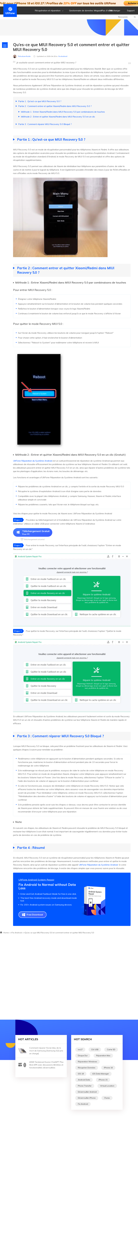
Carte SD (111, 1049)
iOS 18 (81, 1073)
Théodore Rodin (24, 56)
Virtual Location (107, 1086)
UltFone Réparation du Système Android (32, 460)
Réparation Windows (87, 1061)
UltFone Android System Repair (36, 879)
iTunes (107, 1098)
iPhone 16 (108, 1067)
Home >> (7, 932)
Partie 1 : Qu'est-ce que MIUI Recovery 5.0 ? (39, 101)
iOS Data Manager (100, 1073)
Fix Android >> (18, 932)
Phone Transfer (85, 1086)
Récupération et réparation (48, 10)
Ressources (123, 17)
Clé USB (94, 1049)
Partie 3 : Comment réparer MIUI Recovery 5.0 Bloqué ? (45, 124)
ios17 (80, 1049)
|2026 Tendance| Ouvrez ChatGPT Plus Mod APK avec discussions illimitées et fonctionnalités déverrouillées (46, 1065)
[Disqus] (69, 975)
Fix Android (62, 56)
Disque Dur (83, 1055)
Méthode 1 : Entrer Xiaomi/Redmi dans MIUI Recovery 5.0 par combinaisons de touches (63, 111)
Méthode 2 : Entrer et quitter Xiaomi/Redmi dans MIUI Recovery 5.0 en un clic (58, 116)
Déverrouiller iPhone (87, 1098)
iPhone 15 (103, 1080)
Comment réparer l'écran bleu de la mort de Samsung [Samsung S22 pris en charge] (46, 1051)
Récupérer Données (86, 1067)
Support (131, 10)
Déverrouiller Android (87, 1092)
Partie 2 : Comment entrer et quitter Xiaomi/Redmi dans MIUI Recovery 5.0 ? (55, 106)
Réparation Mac (103, 1055)
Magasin (98, 10)
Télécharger (114, 10)
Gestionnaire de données (81, 10)
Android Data (84, 1080)
